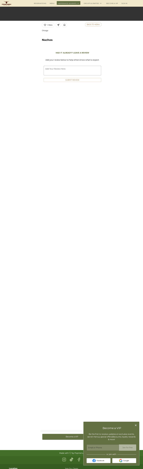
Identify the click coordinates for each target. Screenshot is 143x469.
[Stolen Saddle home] (12, 3)
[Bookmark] (64, 25)
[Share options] (58, 25)
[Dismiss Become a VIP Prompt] (135, 425)
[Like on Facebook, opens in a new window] (79, 460)
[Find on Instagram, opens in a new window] (64, 460)
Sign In (124, 3)
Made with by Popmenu (43, 452)
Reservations (40, 3)
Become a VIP (112, 3)
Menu (52, 3)
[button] (68, 3)
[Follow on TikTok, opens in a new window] (71, 460)
